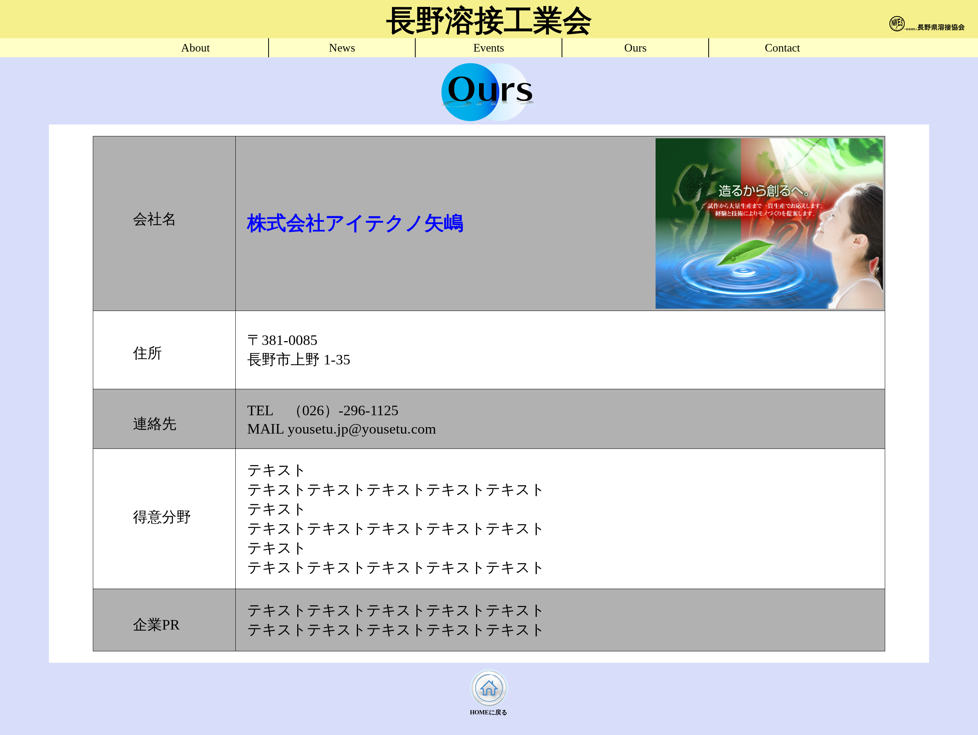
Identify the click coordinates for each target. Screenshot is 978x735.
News (342, 47)
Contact (782, 47)
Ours (635, 47)
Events (488, 47)
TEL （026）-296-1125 (322, 410)
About (195, 47)
